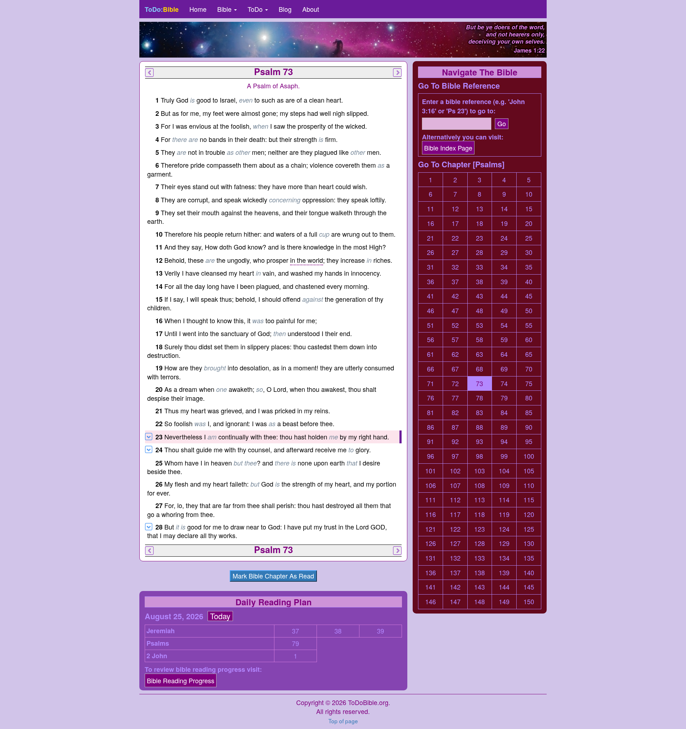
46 (430, 310)
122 (455, 528)
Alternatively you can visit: (462, 137)
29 (504, 252)
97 (455, 456)
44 (504, 295)
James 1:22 (529, 50)
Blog (285, 9)
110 (528, 485)
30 (528, 252)
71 (430, 383)
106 (430, 485)
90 (528, 427)
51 (430, 325)
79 (295, 643)
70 (528, 368)
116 (430, 514)
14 (504, 208)
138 (479, 572)
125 (528, 528)
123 (479, 528)
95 (528, 441)
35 (528, 266)
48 (479, 310)
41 (430, 295)
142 (455, 586)
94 (504, 441)
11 (430, 208)
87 (455, 427)
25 (528, 237)
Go (501, 123)
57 (455, 339)
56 (430, 339)
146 (430, 601)
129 (504, 543)
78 (479, 397)
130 (528, 543)
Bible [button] (225, 9)
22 (455, 237)
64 (504, 354)
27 (455, 252)
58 (479, 339)
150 (528, 601)
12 (455, 208)
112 (455, 499)
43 (479, 295)
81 (430, 412)
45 (528, 295)
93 (479, 441)
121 (430, 528)
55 (528, 325)
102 (455, 470)
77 (455, 397)
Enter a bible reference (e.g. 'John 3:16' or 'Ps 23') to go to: (473, 106)
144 (504, 586)
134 (504, 557)
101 (430, 470)
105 (528, 470)
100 (528, 456)
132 (455, 557)
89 (504, 427)
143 (479, 586)
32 (455, 266)
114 (504, 499)
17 (455, 223)
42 (455, 295)
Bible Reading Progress (180, 680)
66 (430, 368)
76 (430, 397)
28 (479, 252)
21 (430, 237)
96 (430, 456)
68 (479, 368)
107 (455, 485)
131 (430, 557)
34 (504, 266)
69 (504, 368)
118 (479, 514)
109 (504, 485)
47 (455, 310)
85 (528, 412)
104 (504, 470)
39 (380, 630)
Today (220, 616)
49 (504, 310)
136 (430, 572)
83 (479, 412)
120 (528, 514)
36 (430, 281)
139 (504, 572)
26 (430, 252)
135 (528, 557)
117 (455, 514)
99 (504, 456)
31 (430, 266)
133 (479, 557)
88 (479, 427)
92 (455, 441)
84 (504, 412)
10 (528, 193)
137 (455, 572)
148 (479, 601)
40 (528, 281)
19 (504, 223)
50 (528, 310)
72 (455, 383)
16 (430, 223)
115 (528, 499)
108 (479, 485)
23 (479, 237)
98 (479, 456)
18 (479, 223)
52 (455, 325)
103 (479, 470)
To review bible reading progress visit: (203, 669)
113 (479, 499)
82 (455, 412)
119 (504, 514)
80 (528, 397)
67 (455, 368)
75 (528, 383)
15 (528, 208)
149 (504, 601)
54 (504, 325)
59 (504, 339)
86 (430, 427)
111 (430, 499)
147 (455, 601)
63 (479, 354)
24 (504, 237)
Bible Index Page (448, 147)
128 (479, 543)
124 (504, 528)
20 (528, 223)
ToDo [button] (256, 9)
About (310, 9)
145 (528, 586)
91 (430, 441)
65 (528, 354)
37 (295, 630)
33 (479, 266)
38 (338, 630)
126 (430, 543)
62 (455, 354)
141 (430, 586)
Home (198, 9)
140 (528, 572)
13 (479, 208)
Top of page (343, 721)
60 (528, 339)
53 (479, 325)
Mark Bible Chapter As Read (273, 575)
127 (455, 543)
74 (504, 383)
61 (430, 354)
